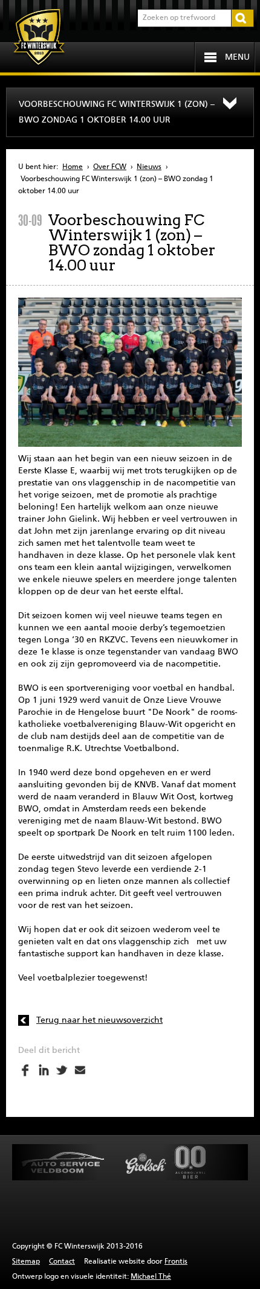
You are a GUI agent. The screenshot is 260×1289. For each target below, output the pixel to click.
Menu (237, 57)
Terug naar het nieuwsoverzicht (99, 1020)
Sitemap (26, 1261)
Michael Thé (151, 1277)
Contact (62, 1261)
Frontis (175, 1261)
